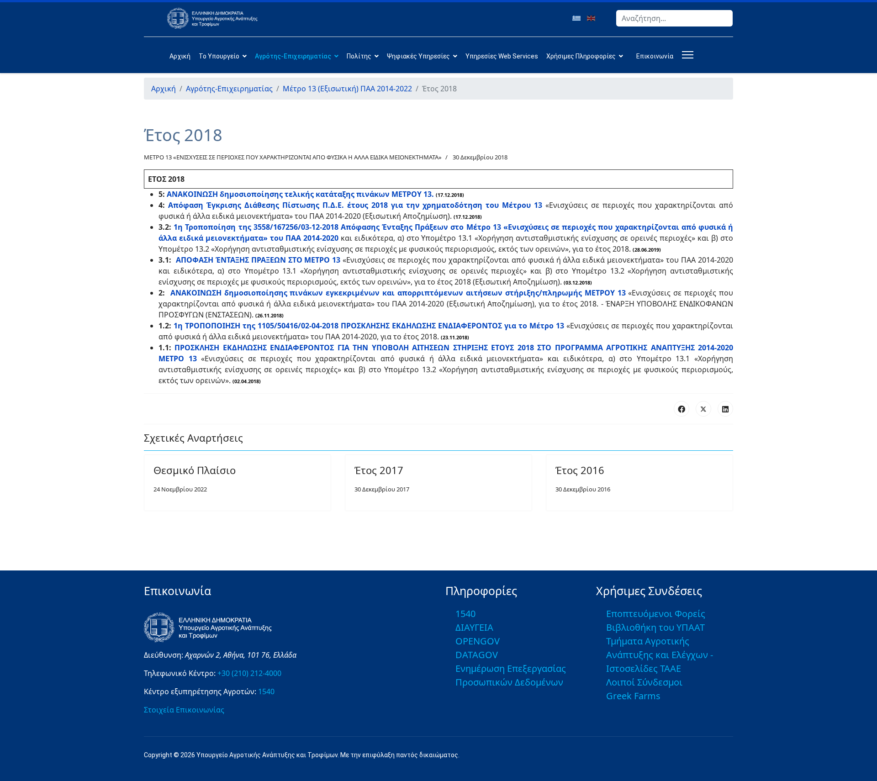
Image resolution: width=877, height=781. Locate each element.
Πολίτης (359, 56)
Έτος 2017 (378, 470)
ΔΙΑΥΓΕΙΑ (474, 627)
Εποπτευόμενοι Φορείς (655, 613)
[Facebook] (681, 409)
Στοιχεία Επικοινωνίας (184, 710)
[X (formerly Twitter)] (703, 409)
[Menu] (685, 55)
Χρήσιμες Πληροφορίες (581, 56)
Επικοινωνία (654, 56)
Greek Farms (633, 696)
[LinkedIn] (725, 409)
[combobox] (674, 18)
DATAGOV (476, 655)
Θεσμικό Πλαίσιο (194, 470)
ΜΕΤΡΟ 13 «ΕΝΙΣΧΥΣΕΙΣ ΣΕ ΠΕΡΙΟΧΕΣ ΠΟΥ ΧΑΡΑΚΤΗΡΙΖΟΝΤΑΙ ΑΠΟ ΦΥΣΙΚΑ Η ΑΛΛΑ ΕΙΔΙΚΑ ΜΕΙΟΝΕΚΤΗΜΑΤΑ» (293, 157)
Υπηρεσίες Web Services (501, 56)
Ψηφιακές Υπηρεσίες (418, 56)
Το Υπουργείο (219, 56)
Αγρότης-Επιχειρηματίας (293, 56)
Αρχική (179, 56)
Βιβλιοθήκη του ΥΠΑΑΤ (655, 627)
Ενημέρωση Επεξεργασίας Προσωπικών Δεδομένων (510, 675)
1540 (266, 691)
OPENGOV (477, 641)
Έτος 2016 (579, 470)
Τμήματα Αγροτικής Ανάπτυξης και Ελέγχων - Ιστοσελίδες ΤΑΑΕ (659, 655)
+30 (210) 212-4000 (249, 673)
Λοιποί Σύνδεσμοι (644, 682)
